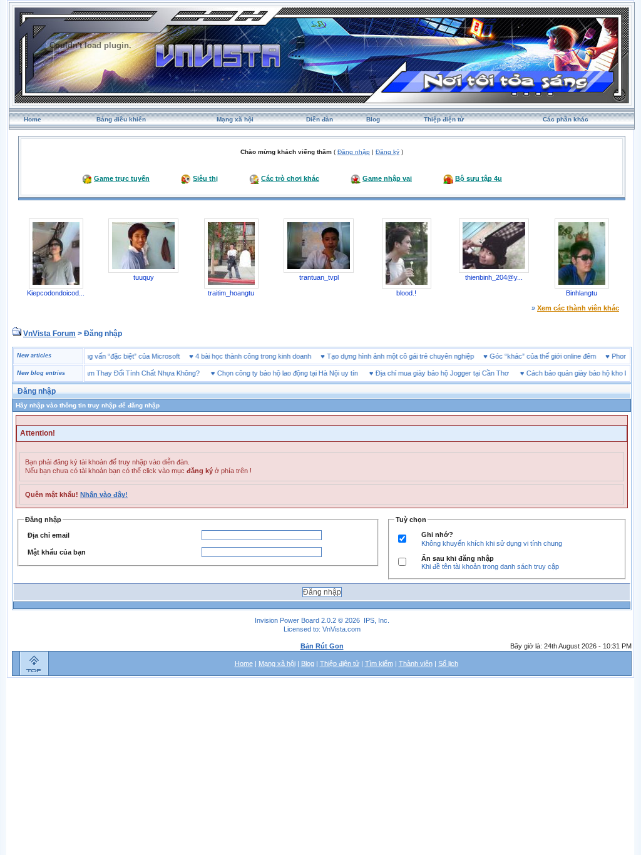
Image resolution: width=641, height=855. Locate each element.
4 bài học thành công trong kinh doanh (266, 356)
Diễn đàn (319, 119)
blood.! (406, 293)
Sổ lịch (448, 663)
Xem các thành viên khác (578, 308)
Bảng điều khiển (121, 119)
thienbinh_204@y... (494, 277)
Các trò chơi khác (290, 178)
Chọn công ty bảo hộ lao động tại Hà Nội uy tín (274, 373)
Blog (373, 119)
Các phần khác (565, 119)
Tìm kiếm (379, 663)
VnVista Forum (49, 333)
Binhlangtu (581, 293)
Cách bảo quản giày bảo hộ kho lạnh (568, 373)
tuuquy (143, 277)
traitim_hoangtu (231, 293)
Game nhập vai (387, 178)
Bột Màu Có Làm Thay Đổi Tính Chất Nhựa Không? (109, 373)
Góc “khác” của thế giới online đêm (556, 356)
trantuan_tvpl (319, 277)
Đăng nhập (353, 151)
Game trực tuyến (122, 178)
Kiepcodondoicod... (56, 293)
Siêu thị (205, 178)
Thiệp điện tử (444, 119)
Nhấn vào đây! (104, 494)
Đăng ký (387, 151)
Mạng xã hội (235, 119)
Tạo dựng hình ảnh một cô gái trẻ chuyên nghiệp (413, 356)
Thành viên (416, 663)
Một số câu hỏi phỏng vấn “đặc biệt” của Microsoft (117, 356)
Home (32, 119)
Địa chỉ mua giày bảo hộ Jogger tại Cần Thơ (429, 373)
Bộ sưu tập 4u (478, 178)
